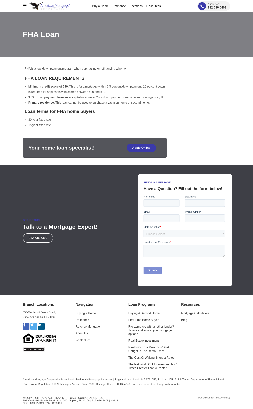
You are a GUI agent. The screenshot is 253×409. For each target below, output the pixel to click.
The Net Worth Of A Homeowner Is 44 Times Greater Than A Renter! (152, 366)
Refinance (82, 319)
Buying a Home (86, 313)
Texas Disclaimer (205, 397)
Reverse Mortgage (88, 326)
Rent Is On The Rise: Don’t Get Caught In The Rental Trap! (148, 349)
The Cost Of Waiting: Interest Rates (151, 357)
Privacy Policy (223, 397)
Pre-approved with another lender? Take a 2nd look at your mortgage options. (151, 330)
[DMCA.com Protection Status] (34, 349)
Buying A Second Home (144, 313)
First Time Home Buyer (143, 319)
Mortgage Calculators (195, 313)
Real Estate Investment (143, 340)
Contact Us (83, 339)
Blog (184, 319)
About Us (82, 333)
